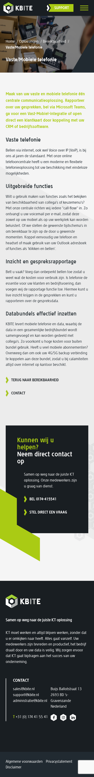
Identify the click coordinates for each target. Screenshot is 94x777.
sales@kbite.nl (24, 689)
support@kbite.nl (26, 695)
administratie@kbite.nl (30, 701)
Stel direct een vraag (48, 512)
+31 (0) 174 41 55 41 (30, 717)
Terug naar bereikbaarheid (35, 380)
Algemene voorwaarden (24, 761)
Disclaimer (13, 767)
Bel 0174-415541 (43, 499)
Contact (18, 393)
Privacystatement (59, 761)
